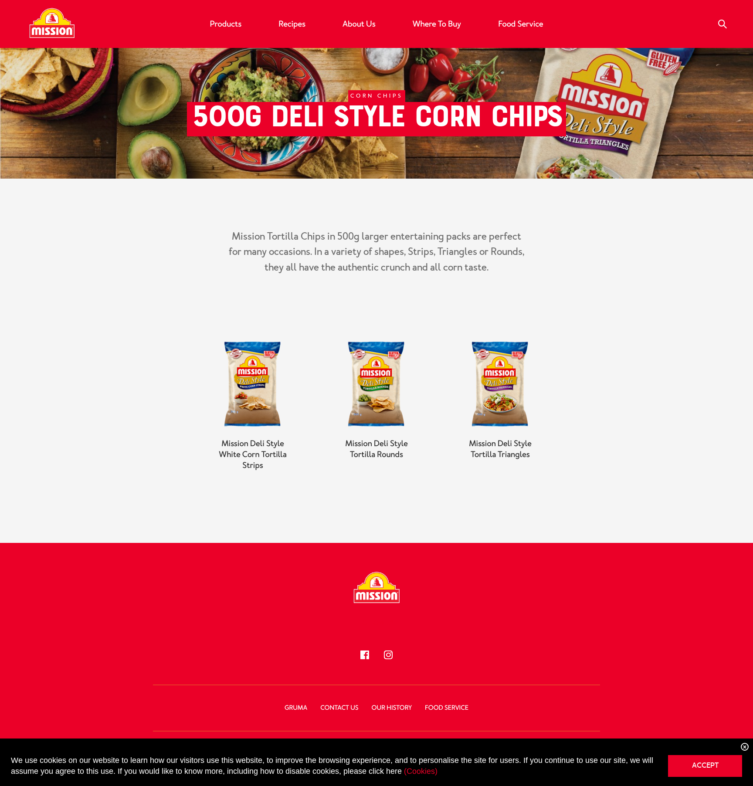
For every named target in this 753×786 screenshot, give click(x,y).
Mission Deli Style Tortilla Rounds (376, 449)
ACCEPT (705, 765)
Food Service (520, 24)
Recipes (291, 24)
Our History (392, 708)
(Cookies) (421, 771)
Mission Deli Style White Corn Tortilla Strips (252, 454)
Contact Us (339, 708)
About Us (359, 24)
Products (225, 24)
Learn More (253, 488)
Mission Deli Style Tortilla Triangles (500, 449)
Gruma (296, 708)
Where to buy (437, 24)
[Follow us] (365, 655)
